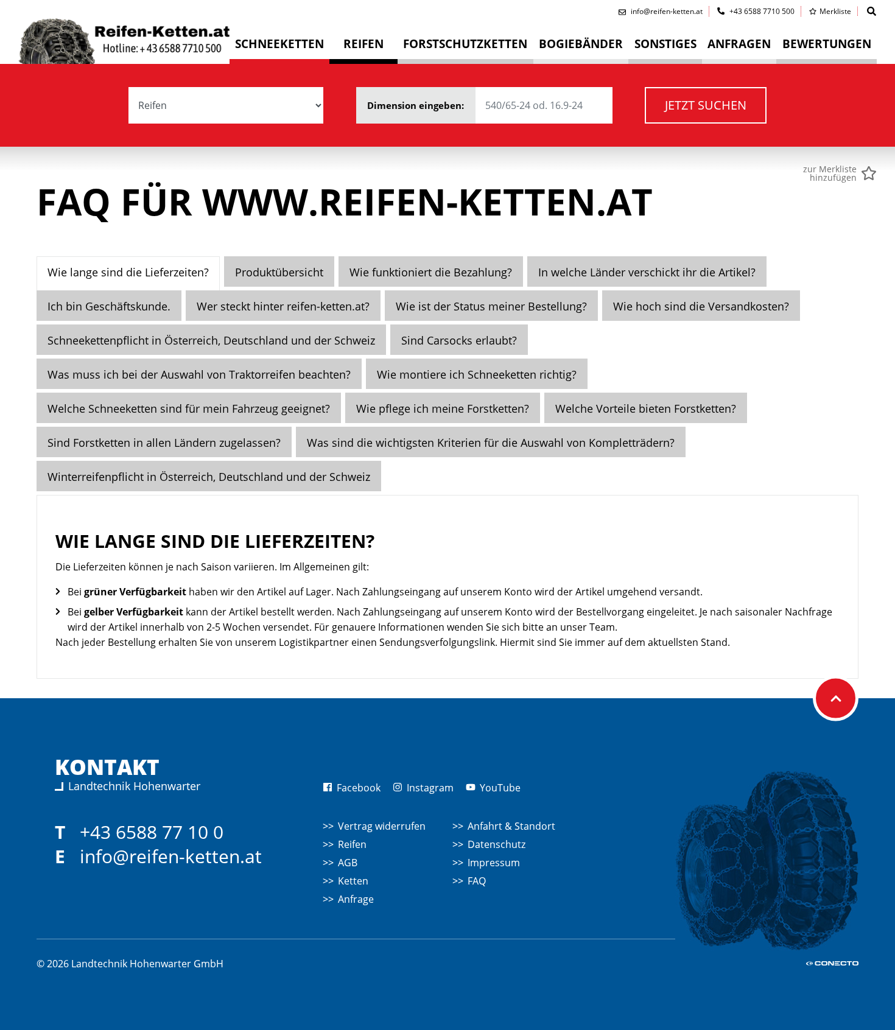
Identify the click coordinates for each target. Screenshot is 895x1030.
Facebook (357, 787)
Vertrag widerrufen (382, 826)
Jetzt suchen (705, 105)
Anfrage (356, 899)
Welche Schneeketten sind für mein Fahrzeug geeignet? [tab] (188, 408)
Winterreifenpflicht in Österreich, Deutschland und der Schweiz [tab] (208, 476)
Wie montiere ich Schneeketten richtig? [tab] (477, 374)
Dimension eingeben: (416, 105)
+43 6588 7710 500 (761, 11)
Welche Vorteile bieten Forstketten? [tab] (645, 408)
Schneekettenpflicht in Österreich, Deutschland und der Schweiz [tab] (211, 340)
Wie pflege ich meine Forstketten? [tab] (442, 408)
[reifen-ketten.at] (124, 38)
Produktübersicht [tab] (279, 272)
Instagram (429, 787)
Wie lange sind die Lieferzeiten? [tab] (128, 272)
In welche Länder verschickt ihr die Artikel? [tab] (647, 272)
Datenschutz (496, 844)
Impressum (494, 863)
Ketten (353, 881)
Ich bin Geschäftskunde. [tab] (108, 306)
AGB (347, 863)
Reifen (352, 844)
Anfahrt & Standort (511, 826)
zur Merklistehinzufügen (830, 173)
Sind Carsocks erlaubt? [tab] (459, 340)
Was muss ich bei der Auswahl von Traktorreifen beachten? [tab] (199, 374)
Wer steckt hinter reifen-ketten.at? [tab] (283, 306)
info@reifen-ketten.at (171, 856)
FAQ (477, 881)
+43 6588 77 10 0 (151, 831)
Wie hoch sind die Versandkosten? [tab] (701, 306)
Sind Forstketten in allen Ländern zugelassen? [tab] (164, 442)
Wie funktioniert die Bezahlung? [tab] (430, 272)
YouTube (499, 787)
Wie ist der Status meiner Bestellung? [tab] (491, 306)
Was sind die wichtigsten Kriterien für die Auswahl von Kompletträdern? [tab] (491, 442)
